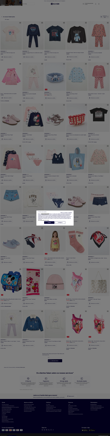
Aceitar (49, 222)
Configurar (60, 222)
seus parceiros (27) (45, 213)
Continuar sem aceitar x (42, 211)
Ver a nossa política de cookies (43, 220)
